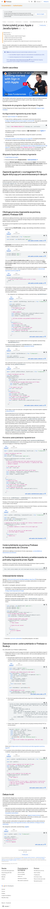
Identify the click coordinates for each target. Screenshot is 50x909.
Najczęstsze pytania (38, 881)
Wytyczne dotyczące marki (39, 878)
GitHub (3, 878)
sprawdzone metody (29, 346)
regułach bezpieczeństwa (34, 815)
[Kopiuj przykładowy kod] (46, 235)
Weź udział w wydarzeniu (23, 880)
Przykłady (4, 874)
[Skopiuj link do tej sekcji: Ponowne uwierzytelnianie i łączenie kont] (36, 438)
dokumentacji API (10, 411)
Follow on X (20, 876)
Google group (37, 874)
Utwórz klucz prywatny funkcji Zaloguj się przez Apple (18, 138)
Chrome (3, 891)
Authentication (17, 5)
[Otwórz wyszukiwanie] (29, 1)
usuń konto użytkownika (16, 638)
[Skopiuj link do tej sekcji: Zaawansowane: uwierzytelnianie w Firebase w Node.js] (11, 646)
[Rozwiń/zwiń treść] (11, 32)
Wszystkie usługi (5, 897)
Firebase (4, 21)
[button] (8, 232)
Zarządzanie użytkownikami (11, 813)
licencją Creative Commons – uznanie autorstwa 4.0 (34, 857)
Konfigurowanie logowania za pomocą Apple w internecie (18, 121)
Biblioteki (3, 876)
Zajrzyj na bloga (21, 872)
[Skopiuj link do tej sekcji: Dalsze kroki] (15, 794)
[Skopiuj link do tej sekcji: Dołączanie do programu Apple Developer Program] (44, 105)
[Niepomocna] (46, 22)
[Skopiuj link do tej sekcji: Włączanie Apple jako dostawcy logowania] (37, 154)
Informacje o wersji (38, 876)
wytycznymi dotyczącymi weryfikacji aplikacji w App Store (21, 579)
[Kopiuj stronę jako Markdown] (24, 28)
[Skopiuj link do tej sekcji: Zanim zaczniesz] (19, 68)
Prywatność (8, 902)
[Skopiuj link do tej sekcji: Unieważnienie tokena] (24, 576)
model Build (25, 21)
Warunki (3, 902)
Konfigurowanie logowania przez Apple (14, 591)
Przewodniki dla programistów (8, 870)
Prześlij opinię (43, 25)
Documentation (6, 5)
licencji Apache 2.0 (18, 858)
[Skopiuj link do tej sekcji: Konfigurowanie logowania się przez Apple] (37, 114)
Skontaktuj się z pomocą (39, 870)
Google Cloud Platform (6, 895)
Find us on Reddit (21, 874)
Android (3, 889)
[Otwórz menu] (2, 1)
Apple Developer (12, 116)
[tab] (8, 232)
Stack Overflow (37, 872)
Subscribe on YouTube (22, 878)
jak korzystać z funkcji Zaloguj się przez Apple (19, 59)
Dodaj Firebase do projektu (11, 157)
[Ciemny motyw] (46, 125)
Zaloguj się (46, 1)
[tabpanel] (26, 238)
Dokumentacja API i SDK (6, 872)
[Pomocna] (44, 22)
